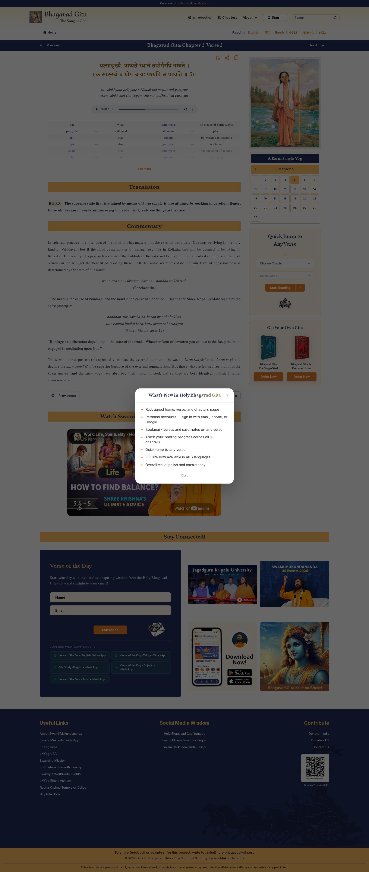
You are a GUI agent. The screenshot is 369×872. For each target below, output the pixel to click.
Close (184, 475)
